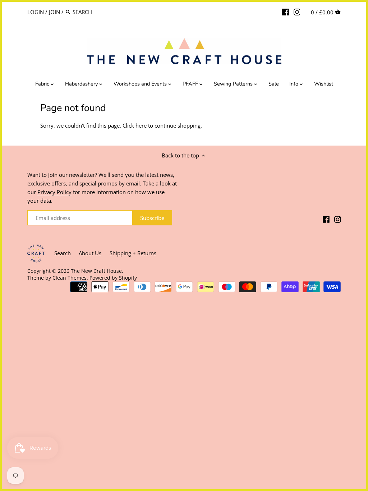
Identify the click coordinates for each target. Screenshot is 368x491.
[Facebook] (285, 11)
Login (35, 11)
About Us (90, 253)
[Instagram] (297, 11)
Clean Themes (69, 278)
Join (54, 11)
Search (62, 253)
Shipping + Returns (133, 253)
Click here (135, 125)
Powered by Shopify (113, 278)
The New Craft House (96, 271)
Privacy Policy (54, 192)
